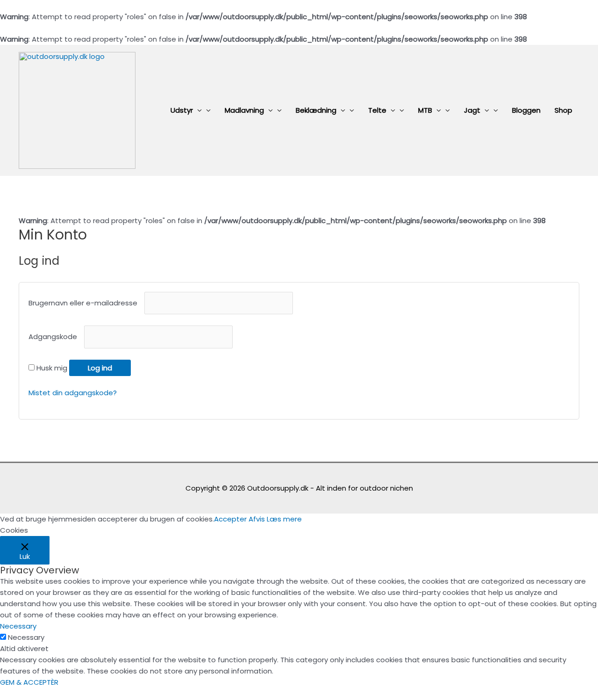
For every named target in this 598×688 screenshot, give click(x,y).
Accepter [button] (230, 519)
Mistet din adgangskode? (72, 393)
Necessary (26, 637)
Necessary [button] (18, 626)
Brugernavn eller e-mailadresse (85, 303)
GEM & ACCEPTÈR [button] (29, 682)
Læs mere (284, 519)
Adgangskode (55, 337)
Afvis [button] (257, 519)
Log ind (100, 368)
